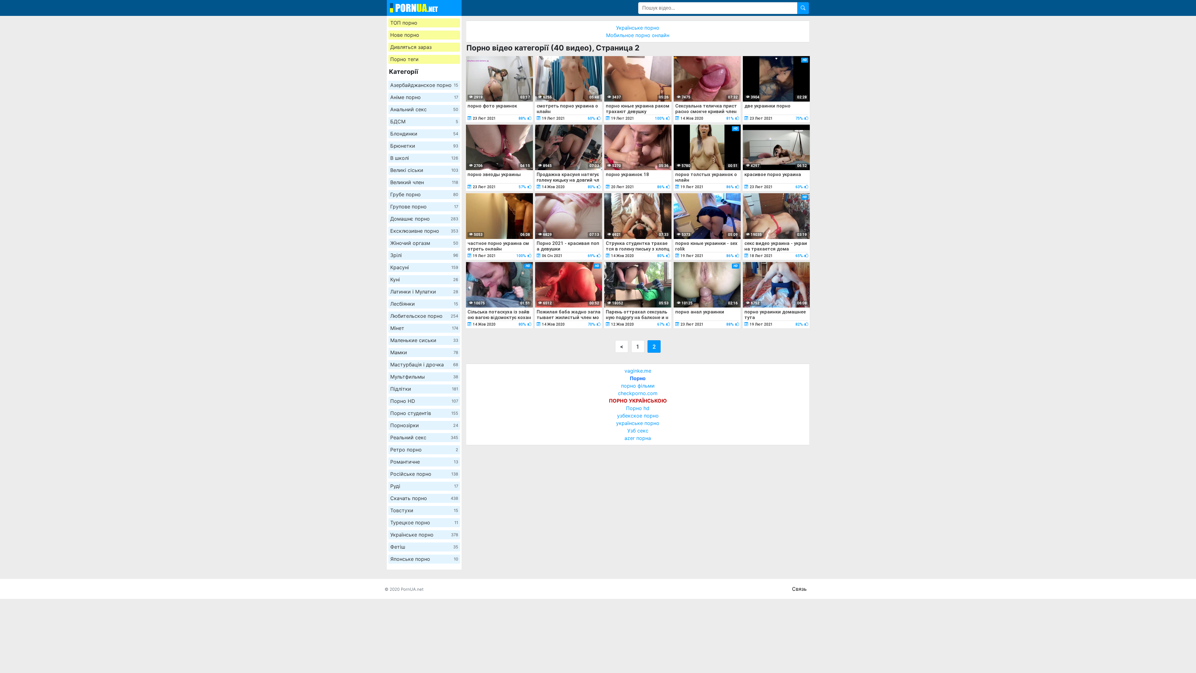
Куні (424, 279)
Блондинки (424, 134)
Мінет (424, 328)
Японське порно (424, 559)
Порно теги (404, 59)
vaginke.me (637, 371)
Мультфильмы (424, 377)
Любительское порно (424, 316)
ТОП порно (403, 23)
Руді (424, 486)
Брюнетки (424, 146)
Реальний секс (424, 437)
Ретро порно (424, 449)
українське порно (637, 423)
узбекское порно (638, 416)
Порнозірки (424, 425)
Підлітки (424, 389)
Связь (799, 589)
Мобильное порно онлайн (637, 35)
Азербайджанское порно (424, 85)
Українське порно (424, 535)
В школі (424, 158)
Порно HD (424, 401)
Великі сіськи (424, 170)
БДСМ (424, 121)
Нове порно (404, 35)
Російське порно (424, 474)
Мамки (424, 352)
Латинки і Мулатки (424, 292)
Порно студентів (424, 413)
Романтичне (424, 462)
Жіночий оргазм (424, 243)
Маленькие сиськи (424, 340)
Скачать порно (424, 498)
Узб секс (637, 430)
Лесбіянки (424, 304)
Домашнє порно (424, 219)
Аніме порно (424, 97)
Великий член (424, 182)
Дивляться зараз (411, 47)
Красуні (424, 267)
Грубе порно (424, 194)
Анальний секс (424, 109)
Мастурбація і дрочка (424, 364)
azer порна (637, 438)
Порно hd (637, 408)
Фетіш (424, 547)
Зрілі (424, 255)
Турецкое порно (424, 522)
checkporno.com (637, 393)
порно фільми (638, 386)
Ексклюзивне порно (424, 231)
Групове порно (424, 206)
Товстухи (424, 510)
